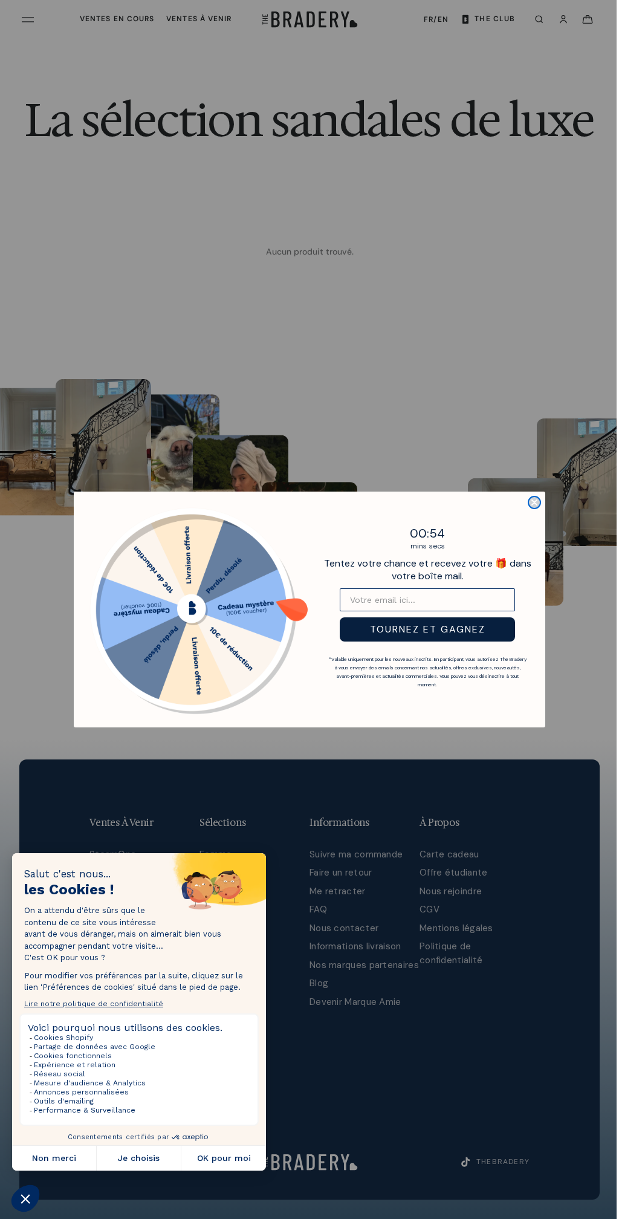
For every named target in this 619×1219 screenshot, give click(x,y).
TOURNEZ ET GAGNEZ (424, 629)
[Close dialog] (531, 502)
